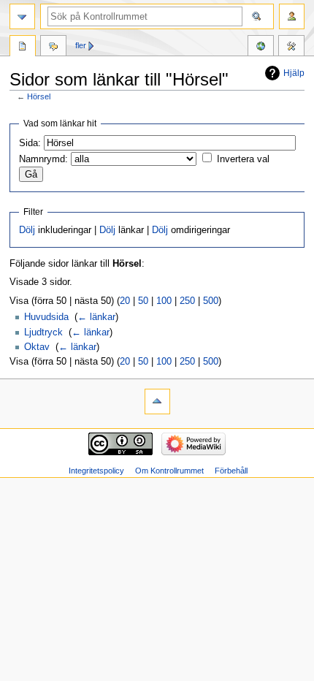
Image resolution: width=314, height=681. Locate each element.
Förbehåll (231, 470)
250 (187, 301)
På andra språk (260, 47)
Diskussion (53, 47)
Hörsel (38, 96)
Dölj (27, 230)
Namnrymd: (43, 159)
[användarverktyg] (292, 16)
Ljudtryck (43, 332)
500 (210, 301)
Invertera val (243, 159)
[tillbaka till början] (157, 401)
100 (164, 301)
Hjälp (294, 73)
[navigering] (22, 16)
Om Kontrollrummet (169, 470)
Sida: (30, 143)
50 (143, 301)
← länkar (96, 317)
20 (125, 301)
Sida (22, 47)
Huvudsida (46, 317)
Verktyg (291, 47)
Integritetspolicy (96, 470)
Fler (80, 45)
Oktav (37, 347)
